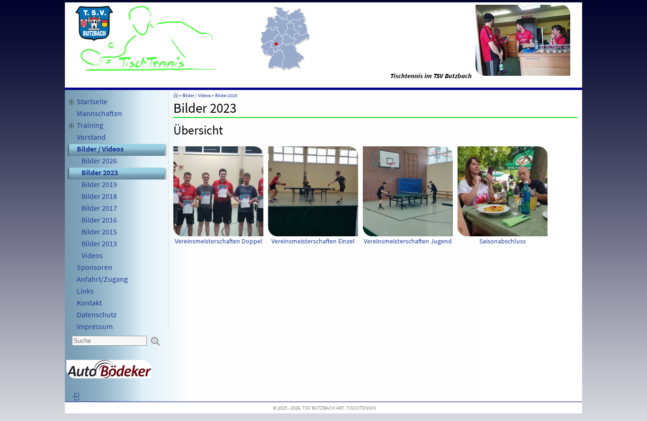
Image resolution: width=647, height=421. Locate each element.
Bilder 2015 (99, 231)
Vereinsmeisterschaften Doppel (218, 241)
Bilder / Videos (100, 148)
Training (90, 125)
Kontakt (89, 302)
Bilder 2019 (99, 184)
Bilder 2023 (99, 172)
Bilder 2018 (99, 196)
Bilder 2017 (99, 208)
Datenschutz (97, 314)
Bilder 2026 (99, 160)
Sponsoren (94, 267)
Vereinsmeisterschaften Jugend (408, 241)
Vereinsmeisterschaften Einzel (313, 241)
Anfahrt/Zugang (102, 279)
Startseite (92, 101)
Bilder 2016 (99, 219)
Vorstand (91, 137)
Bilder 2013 (99, 243)
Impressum (95, 326)
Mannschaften (99, 113)
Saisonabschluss (502, 241)
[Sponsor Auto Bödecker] (109, 376)
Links (85, 291)
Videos (92, 255)
